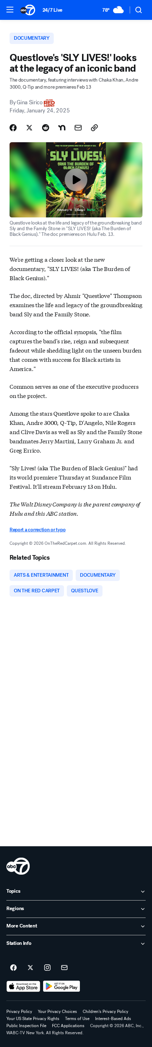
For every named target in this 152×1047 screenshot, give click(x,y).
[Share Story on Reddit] (46, 128)
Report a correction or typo (37, 529)
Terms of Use (77, 1018)
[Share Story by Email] (78, 128)
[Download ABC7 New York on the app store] (23, 986)
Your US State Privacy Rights (32, 1018)
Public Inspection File (26, 1026)
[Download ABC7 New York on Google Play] (61, 986)
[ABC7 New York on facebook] (13, 968)
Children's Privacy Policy (105, 1011)
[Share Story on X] (29, 128)
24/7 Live (52, 10)
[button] (9, 9)
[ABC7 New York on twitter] (30, 968)
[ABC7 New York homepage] (27, 10)
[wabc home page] (18, 866)
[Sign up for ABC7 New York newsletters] (64, 968)
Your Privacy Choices (57, 1011)
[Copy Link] (94, 128)
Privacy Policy (19, 1011)
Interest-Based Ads (113, 1018)
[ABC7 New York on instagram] (47, 968)
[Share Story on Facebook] (13, 128)
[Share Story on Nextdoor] (62, 128)
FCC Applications (68, 1026)
